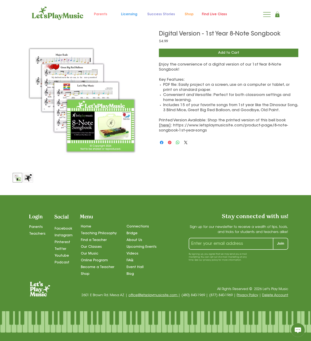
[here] (165, 125)
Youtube (62, 255)
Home (86, 226)
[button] (277, 14)
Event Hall (135, 267)
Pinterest (62, 242)
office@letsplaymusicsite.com (153, 295)
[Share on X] (185, 142)
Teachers (37, 234)
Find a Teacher (94, 240)
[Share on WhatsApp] (177, 142)
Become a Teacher (97, 267)
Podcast (62, 262)
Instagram (64, 235)
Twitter (60, 249)
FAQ (130, 260)
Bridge (132, 233)
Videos (132, 253)
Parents (36, 227)
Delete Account (275, 295)
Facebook (63, 228)
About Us (134, 240)
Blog (130, 274)
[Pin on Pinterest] (169, 142)
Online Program (94, 260)
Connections (138, 226)
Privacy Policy (247, 295)
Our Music (89, 253)
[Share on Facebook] (161, 142)
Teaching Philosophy (99, 233)
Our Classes (91, 247)
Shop (85, 274)
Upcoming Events (142, 247)
